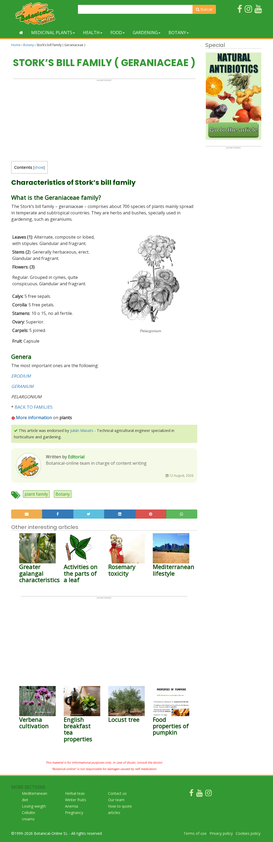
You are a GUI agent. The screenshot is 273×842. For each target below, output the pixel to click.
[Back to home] (21, 32)
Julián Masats (81, 430)
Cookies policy (248, 833)
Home (16, 45)
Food (116, 32)
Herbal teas (75, 793)
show (39, 167)
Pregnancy (74, 812)
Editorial (76, 457)
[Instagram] (208, 794)
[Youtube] (199, 794)
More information (34, 417)
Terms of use (195, 833)
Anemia (71, 806)
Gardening (145, 32)
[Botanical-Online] (42, 13)
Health (91, 32)
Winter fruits (75, 799)
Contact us (117, 793)
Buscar (205, 9)
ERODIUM (21, 376)
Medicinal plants (51, 32)
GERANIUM (22, 386)
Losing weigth (34, 806)
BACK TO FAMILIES (34, 407)
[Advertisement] (104, 119)
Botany (177, 32)
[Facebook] (191, 794)
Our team (116, 799)
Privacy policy (221, 833)
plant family (36, 494)
